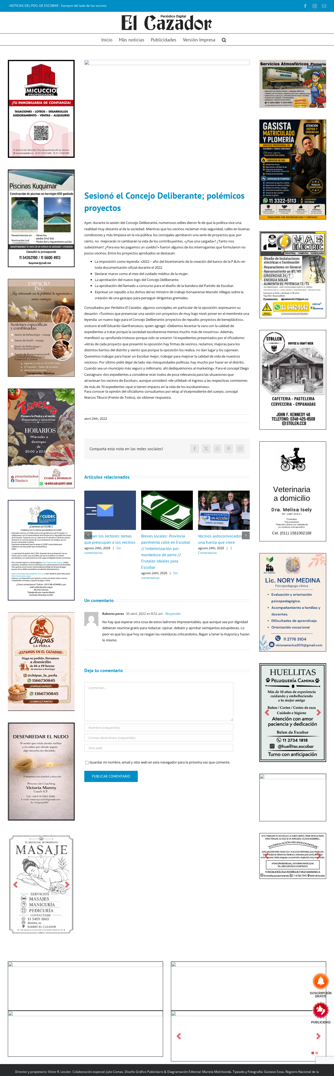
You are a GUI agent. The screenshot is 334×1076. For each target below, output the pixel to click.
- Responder (172, 613)
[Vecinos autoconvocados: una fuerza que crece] (224, 493)
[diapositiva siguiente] (67, 884)
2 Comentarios (215, 550)
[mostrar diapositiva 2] (316, 1053)
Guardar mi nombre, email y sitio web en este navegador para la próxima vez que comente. (160, 762)
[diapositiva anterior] (15, 884)
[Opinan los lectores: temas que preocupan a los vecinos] (110, 493)
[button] (224, 39)
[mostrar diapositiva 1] (312, 1053)
